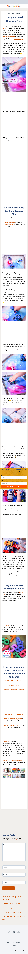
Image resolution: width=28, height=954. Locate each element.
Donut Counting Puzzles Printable (12, 908)
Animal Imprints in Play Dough (14, 714)
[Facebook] (9, 932)
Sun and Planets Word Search (11, 912)
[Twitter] (14, 932)
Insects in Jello (14, 685)
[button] (27, 466)
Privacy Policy (10, 942)
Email (5, 875)
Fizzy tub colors (10, 222)
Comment (6, 845)
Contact (14, 945)
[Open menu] (14, 1)
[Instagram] (18, 932)
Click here (5, 625)
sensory (4, 28)
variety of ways (18, 39)
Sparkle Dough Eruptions (11, 725)
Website (5, 883)
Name (5, 867)
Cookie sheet (9, 224)
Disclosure (19, 942)
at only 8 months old (8, 37)
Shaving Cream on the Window (14, 689)
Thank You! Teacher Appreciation (12, 903)
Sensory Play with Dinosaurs (14, 680)
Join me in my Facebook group (12, 760)
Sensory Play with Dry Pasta (13, 719)
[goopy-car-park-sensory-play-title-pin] (14, 74)
